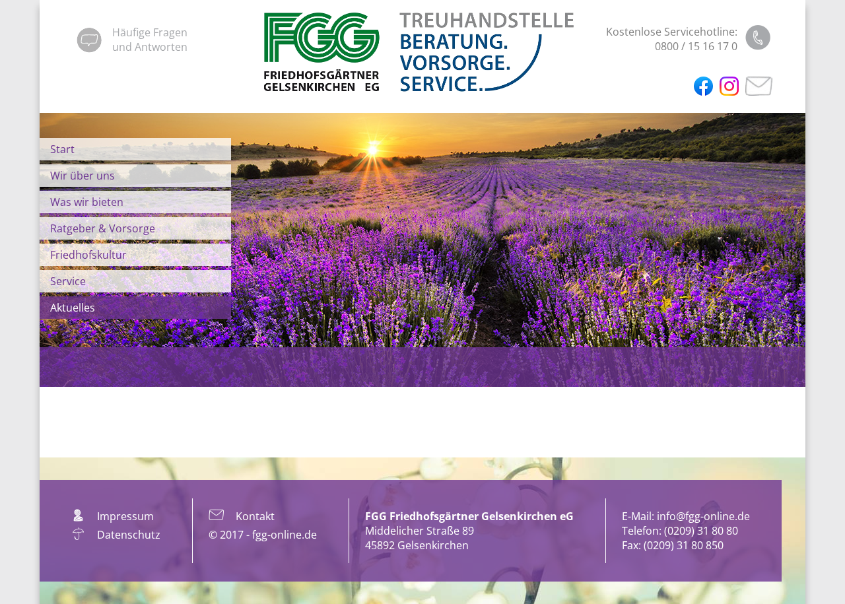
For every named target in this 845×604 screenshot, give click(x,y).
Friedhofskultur (88, 255)
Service (68, 281)
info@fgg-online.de (703, 516)
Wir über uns (82, 175)
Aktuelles (72, 307)
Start (62, 149)
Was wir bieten (86, 202)
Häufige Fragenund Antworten (149, 39)
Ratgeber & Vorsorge (102, 228)
